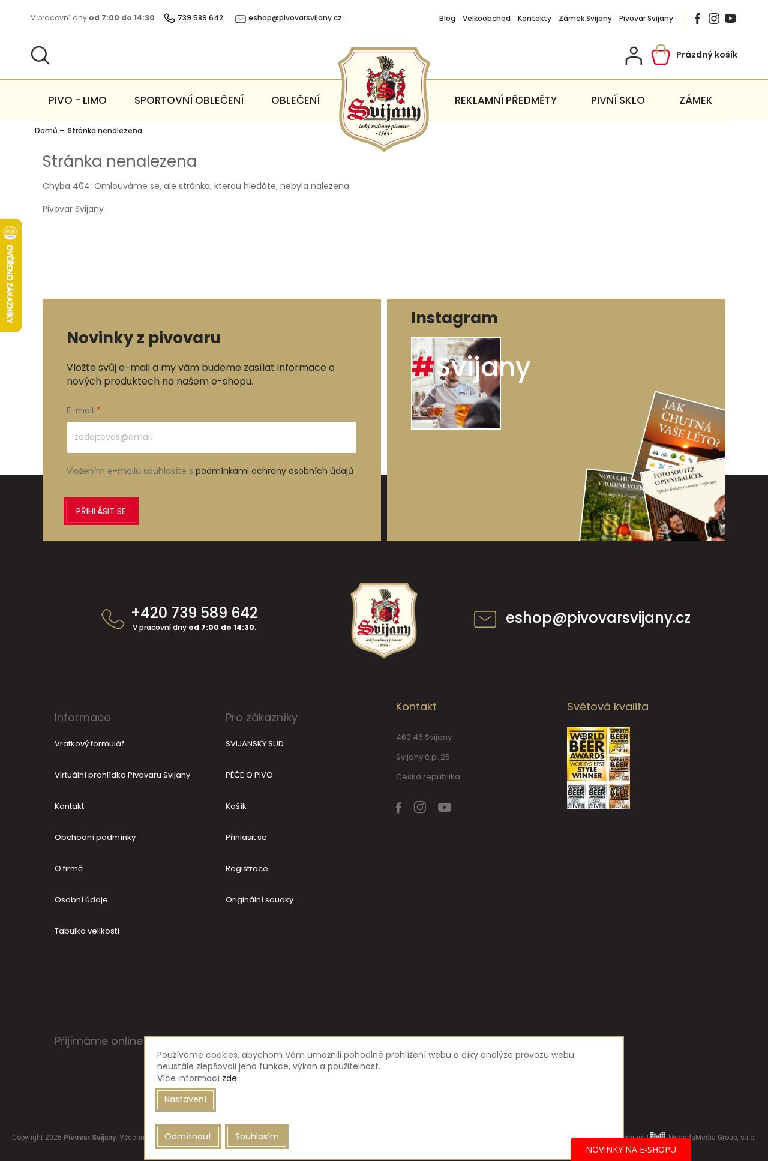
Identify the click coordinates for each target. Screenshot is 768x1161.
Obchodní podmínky (95, 837)
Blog (447, 18)
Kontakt (69, 806)
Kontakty (534, 18)
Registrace (247, 868)
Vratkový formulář (89, 743)
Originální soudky (259, 899)
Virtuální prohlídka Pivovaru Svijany (122, 775)
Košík (236, 806)
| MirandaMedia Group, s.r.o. (700, 1137)
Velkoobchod (487, 18)
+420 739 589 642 (194, 619)
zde (229, 1078)
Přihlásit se (101, 511)
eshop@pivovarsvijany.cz (598, 619)
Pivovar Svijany (646, 18)
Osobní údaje (81, 899)
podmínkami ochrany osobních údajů (274, 471)
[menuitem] (78, 100)
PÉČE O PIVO (249, 775)
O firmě (69, 868)
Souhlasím (257, 1136)
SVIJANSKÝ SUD (255, 743)
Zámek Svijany (585, 18)
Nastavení (185, 1099)
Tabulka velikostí (87, 931)
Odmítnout (188, 1136)
